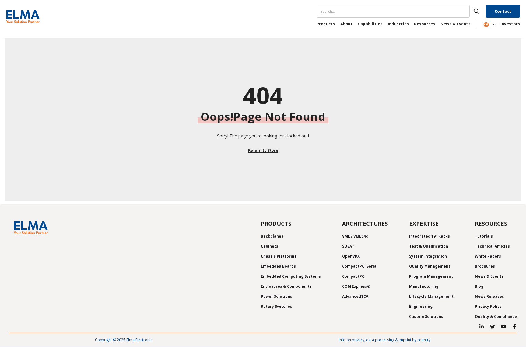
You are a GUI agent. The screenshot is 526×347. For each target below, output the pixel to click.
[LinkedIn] (481, 326)
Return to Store (263, 150)
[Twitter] (492, 326)
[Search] (401, 11)
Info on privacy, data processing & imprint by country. (385, 339)
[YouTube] (503, 326)
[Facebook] (514, 326)
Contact (503, 11)
